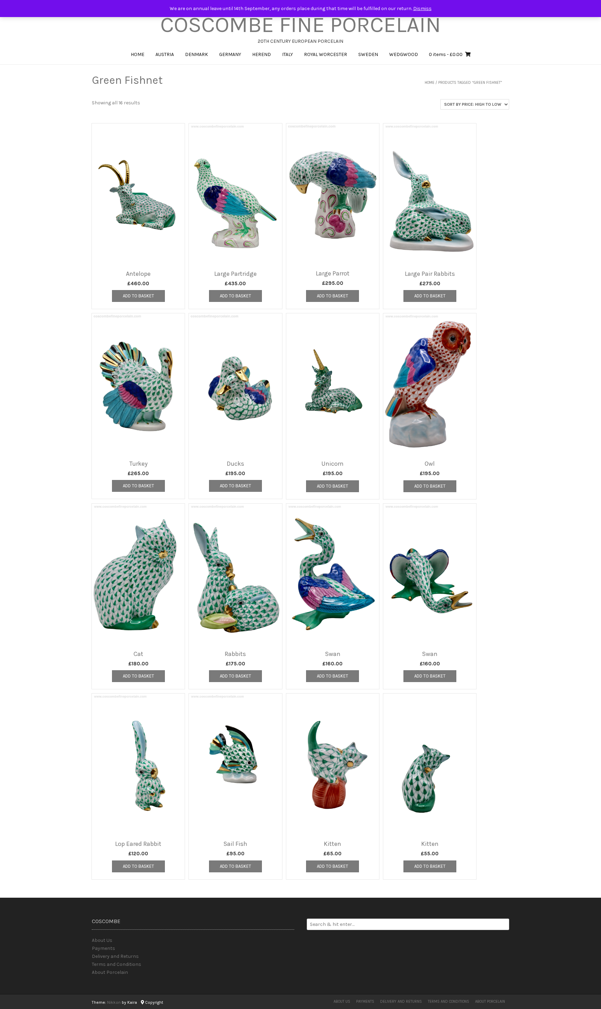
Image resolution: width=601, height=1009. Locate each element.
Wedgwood (403, 54)
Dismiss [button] (422, 8)
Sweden (368, 54)
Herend (261, 54)
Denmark (196, 54)
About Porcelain (110, 972)
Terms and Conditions (116, 964)
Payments (103, 948)
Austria (164, 54)
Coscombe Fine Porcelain (300, 25)
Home (137, 54)
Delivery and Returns (115, 956)
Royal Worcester (325, 54)
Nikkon (114, 1002)
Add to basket (138, 295)
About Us (102, 940)
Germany (230, 54)
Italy (287, 54)
